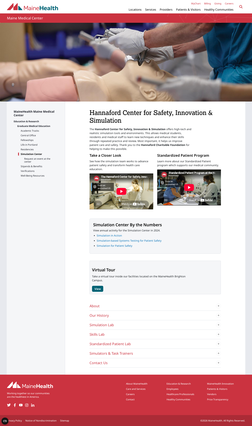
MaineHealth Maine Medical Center (34, 113)
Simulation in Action (109, 235)
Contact (130, 399)
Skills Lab (97, 334)
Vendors (211, 394)
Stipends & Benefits (31, 166)
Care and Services (136, 389)
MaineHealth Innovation (220, 383)
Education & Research (26, 121)
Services (150, 10)
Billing (207, 3)
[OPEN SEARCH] (241, 7)
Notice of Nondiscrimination (41, 420)
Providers (166, 10)
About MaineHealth (136, 383)
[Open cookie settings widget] (4, 421)
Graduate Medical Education (33, 126)
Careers (229, 3)
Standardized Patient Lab (110, 343)
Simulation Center (31, 154)
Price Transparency (217, 399)
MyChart (196, 3)
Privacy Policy (14, 420)
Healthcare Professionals (180, 394)
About (95, 305)
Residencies (27, 149)
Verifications (28, 171)
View (97, 289)
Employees (172, 389)
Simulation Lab (102, 324)
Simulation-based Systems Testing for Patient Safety (129, 240)
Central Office (28, 135)
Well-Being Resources (32, 175)
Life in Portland (29, 144)
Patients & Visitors (188, 10)
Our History (99, 315)
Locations (135, 10)
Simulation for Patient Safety (114, 245)
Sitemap (64, 420)
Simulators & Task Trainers (111, 353)
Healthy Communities (218, 10)
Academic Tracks (30, 130)
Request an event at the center (37, 160)
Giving (217, 3)
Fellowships (27, 140)
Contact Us (99, 362)
